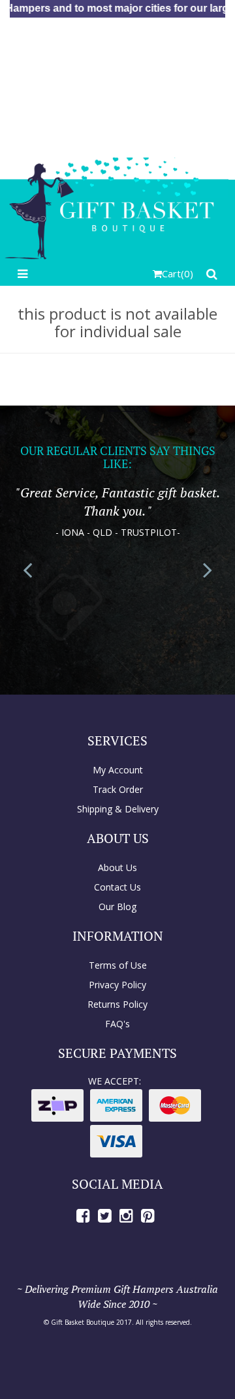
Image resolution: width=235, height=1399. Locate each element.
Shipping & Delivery (118, 809)
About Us (117, 867)
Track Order (118, 789)
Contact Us (117, 887)
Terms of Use (118, 965)
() (177, 273)
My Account (118, 770)
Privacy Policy (117, 984)
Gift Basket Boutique (82, 1322)
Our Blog (117, 906)
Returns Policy (117, 1004)
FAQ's (117, 1024)
